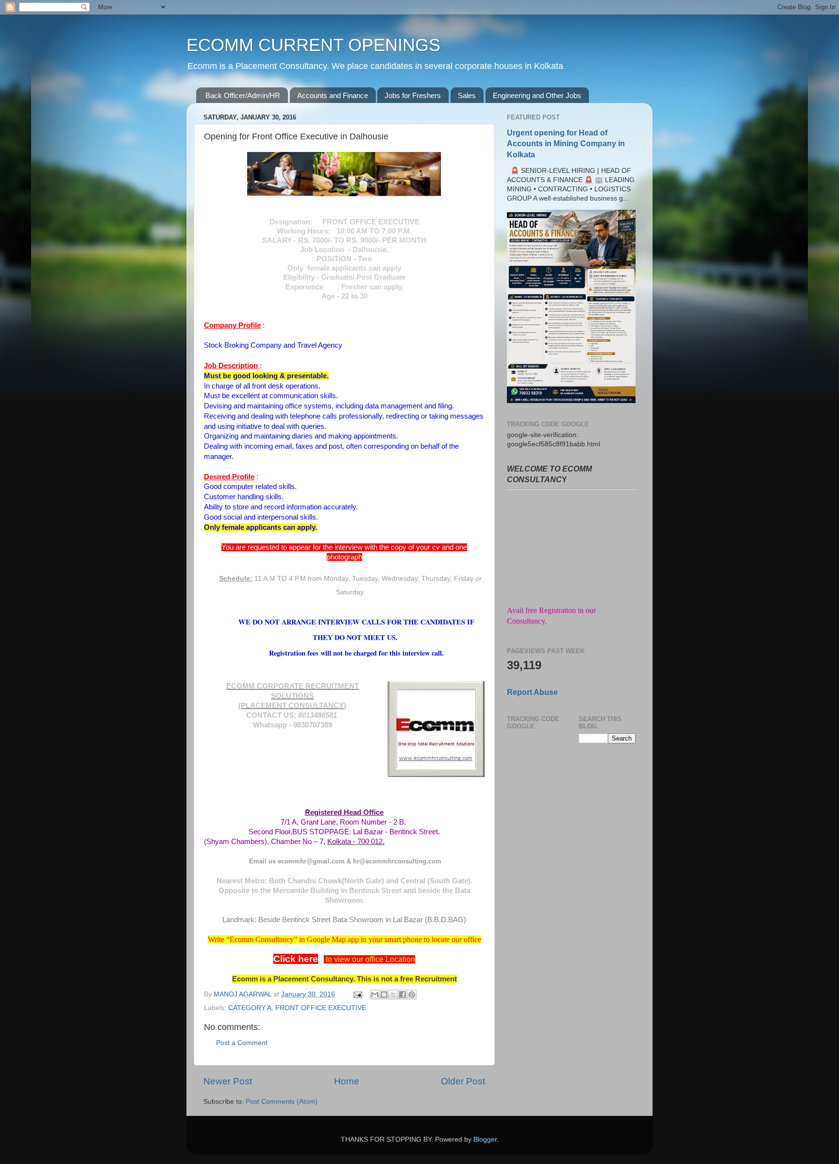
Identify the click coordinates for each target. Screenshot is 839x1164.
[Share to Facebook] (402, 994)
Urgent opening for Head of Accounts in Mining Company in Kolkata (566, 143)
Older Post (463, 1081)
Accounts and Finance (332, 95)
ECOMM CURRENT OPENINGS (313, 45)
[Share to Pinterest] (412, 994)
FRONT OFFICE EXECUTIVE (320, 1008)
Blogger (485, 1139)
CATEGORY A (249, 1008)
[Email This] (375, 994)
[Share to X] (393, 994)
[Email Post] (357, 994)
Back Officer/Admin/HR (242, 95)
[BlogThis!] (384, 994)
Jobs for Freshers (413, 95)
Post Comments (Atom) (282, 1101)
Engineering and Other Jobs (537, 95)
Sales (467, 95)
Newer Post (227, 1081)
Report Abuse (532, 692)
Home (346, 1081)
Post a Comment (242, 1042)
